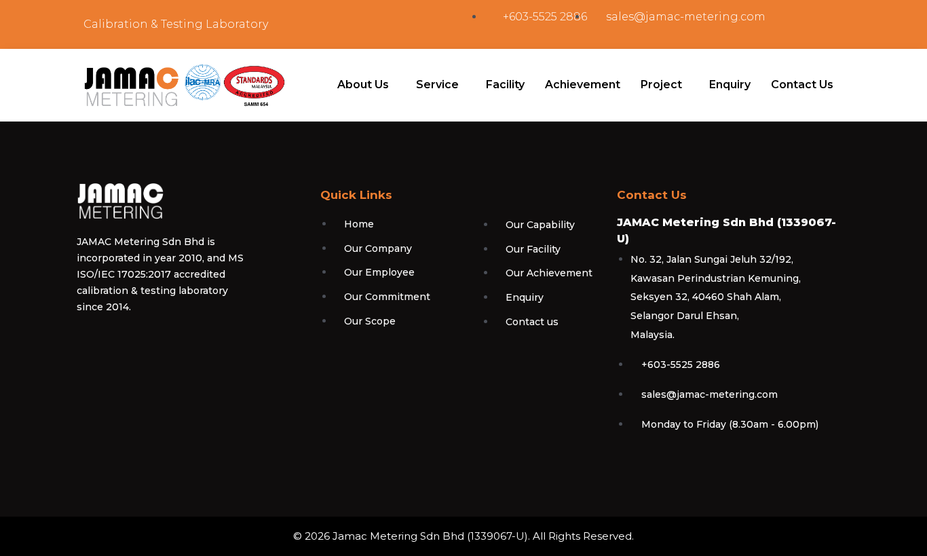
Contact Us (802, 84)
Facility (505, 84)
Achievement (582, 84)
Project (661, 84)
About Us (363, 84)
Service (437, 84)
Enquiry (730, 84)
